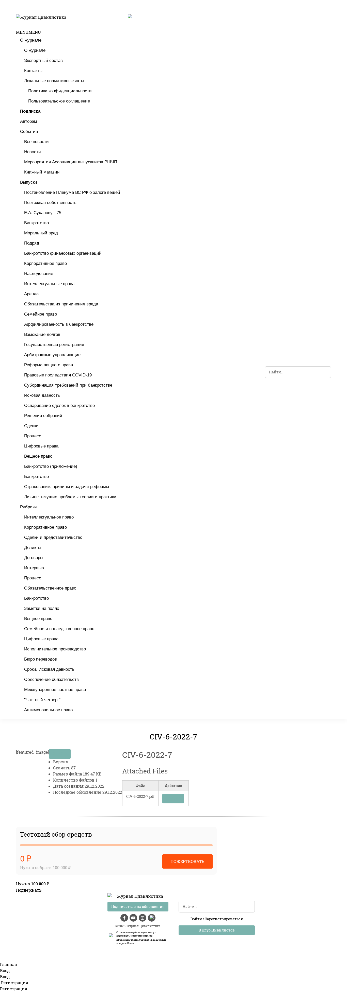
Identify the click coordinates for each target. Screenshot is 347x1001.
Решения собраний (43, 415)
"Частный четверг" (42, 699)
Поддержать (28, 890)
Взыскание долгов (42, 334)
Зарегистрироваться (224, 919)
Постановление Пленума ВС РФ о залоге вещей (72, 192)
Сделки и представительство (53, 537)
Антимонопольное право (48, 709)
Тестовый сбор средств (56, 834)
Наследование (38, 273)
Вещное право (38, 456)
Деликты (32, 547)
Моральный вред (41, 233)
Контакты (33, 70)
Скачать (60, 754)
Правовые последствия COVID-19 (58, 375)
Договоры (33, 557)
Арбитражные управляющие (52, 354)
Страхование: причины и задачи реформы (66, 486)
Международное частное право (55, 689)
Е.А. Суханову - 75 (42, 212)
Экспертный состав (43, 60)
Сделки (31, 425)
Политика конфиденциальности (60, 91)
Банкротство (36, 222)
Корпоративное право (45, 263)
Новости (32, 151)
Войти (196, 919)
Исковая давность (42, 395)
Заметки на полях (41, 608)
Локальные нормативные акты (54, 80)
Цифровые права (41, 446)
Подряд (31, 243)
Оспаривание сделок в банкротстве (59, 405)
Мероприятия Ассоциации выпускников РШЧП (70, 162)
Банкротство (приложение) (50, 466)
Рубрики (28, 507)
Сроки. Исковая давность (49, 669)
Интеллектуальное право (49, 517)
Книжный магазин (41, 172)
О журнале (30, 40)
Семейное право (40, 314)
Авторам (28, 121)
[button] (28, 32)
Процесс (32, 436)
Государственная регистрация (54, 344)
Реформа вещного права (48, 365)
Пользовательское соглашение (59, 101)
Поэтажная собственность (50, 202)
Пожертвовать (187, 861)
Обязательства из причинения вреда (61, 304)
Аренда (31, 293)
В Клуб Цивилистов (217, 930)
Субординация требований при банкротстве (68, 385)
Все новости (36, 141)
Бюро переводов (40, 659)
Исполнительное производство (55, 649)
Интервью (34, 567)
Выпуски (28, 182)
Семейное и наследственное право (59, 628)
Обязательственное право (50, 588)
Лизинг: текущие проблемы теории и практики (70, 496)
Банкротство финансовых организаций (63, 253)
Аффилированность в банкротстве (58, 324)
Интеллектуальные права (49, 283)
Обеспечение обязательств (51, 679)
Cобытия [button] (29, 131)
